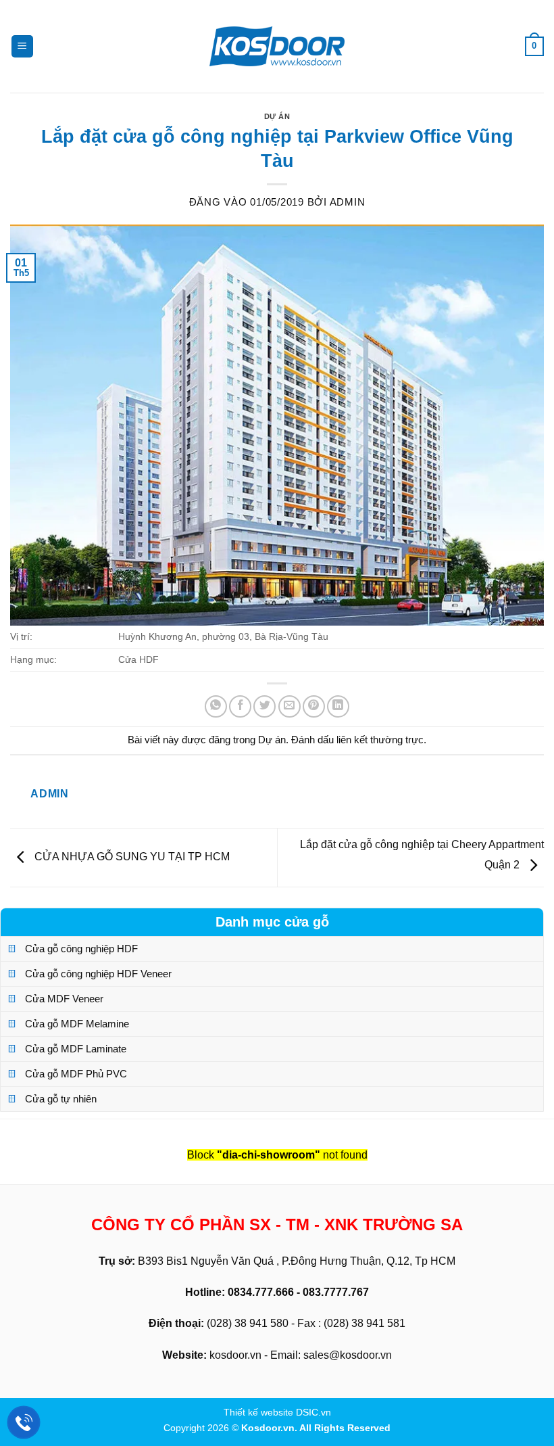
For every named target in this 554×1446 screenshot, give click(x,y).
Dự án (277, 116)
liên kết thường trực (380, 739)
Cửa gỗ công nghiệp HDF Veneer (98, 973)
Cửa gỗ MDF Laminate (75, 1048)
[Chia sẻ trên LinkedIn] (338, 706)
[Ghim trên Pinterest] (314, 706)
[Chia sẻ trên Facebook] (240, 706)
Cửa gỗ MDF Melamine (77, 1023)
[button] (22, 46)
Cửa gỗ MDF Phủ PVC (76, 1073)
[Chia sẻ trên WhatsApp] (216, 706)
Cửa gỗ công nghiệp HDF (81, 948)
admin (348, 202)
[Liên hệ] (24, 1422)
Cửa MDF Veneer (64, 998)
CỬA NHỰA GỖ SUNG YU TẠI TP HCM (131, 856)
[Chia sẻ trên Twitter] (264, 706)
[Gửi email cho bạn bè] (289, 706)
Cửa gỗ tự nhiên (61, 1098)
